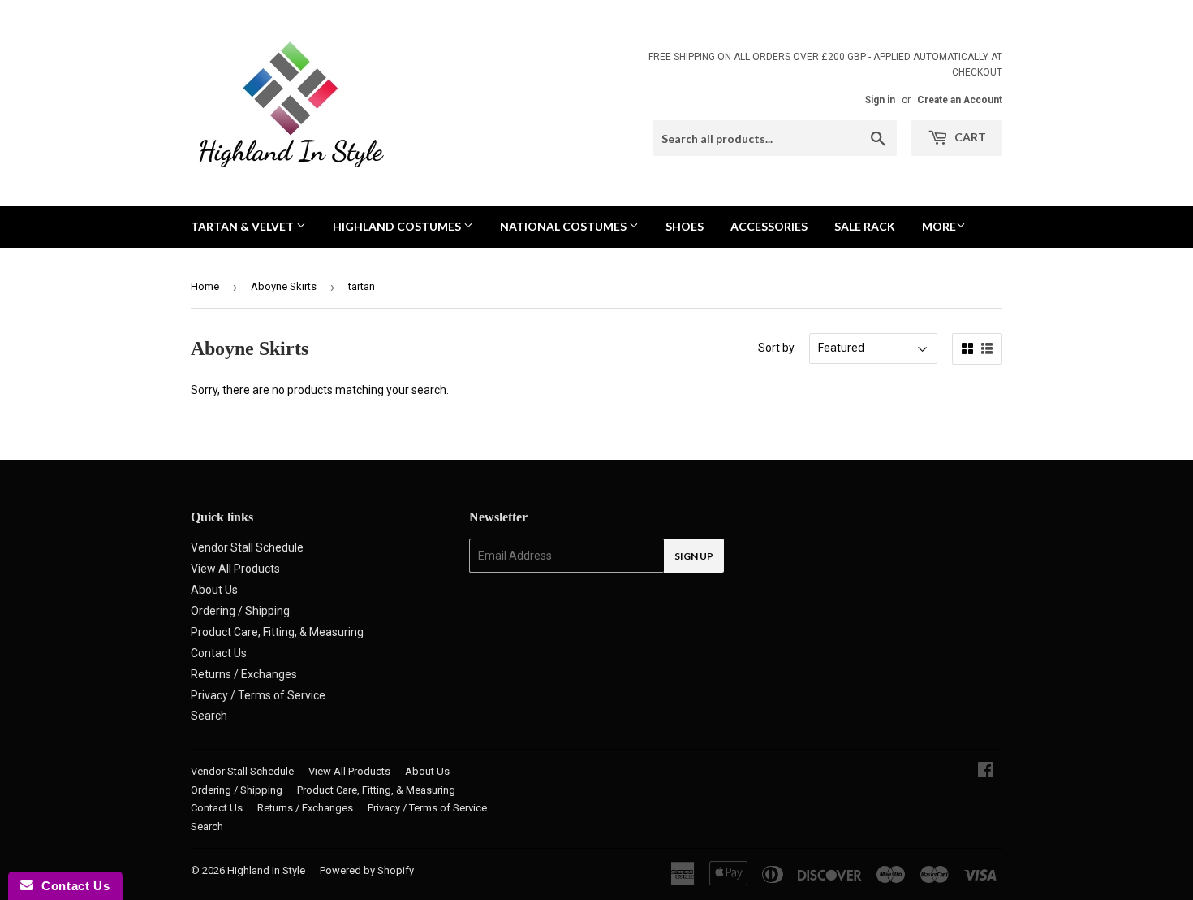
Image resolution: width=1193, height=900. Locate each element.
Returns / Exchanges (244, 674)
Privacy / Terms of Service (258, 695)
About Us (214, 589)
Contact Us (219, 653)
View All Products (235, 568)
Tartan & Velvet (243, 226)
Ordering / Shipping (240, 610)
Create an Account (959, 100)
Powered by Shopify (367, 870)
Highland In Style (266, 870)
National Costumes (564, 226)
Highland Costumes (398, 226)
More (939, 226)
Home (205, 286)
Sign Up (693, 556)
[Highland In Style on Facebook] (985, 771)
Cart (969, 137)
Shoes (684, 226)
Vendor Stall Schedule (247, 547)
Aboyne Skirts (284, 286)
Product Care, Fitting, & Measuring (277, 631)
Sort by (776, 347)
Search (209, 715)
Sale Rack (864, 226)
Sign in (880, 100)
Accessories (769, 226)
